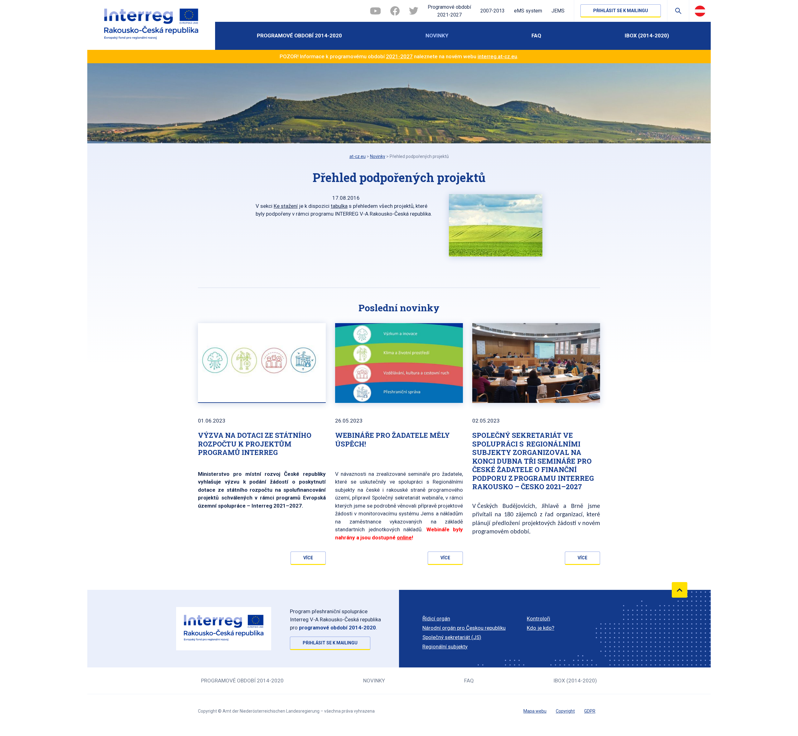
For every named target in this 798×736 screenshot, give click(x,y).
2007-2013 (492, 11)
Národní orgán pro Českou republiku (464, 628)
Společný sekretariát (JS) (451, 637)
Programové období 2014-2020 (299, 35)
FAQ (536, 35)
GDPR (589, 711)
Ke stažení (286, 206)
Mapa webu (534, 711)
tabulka (339, 206)
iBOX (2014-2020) (647, 35)
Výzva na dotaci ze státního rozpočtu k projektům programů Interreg (254, 444)
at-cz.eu (357, 156)
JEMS (558, 11)
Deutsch (700, 11)
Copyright (565, 711)
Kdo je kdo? (540, 628)
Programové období (449, 11)
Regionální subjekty (445, 646)
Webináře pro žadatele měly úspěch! (392, 439)
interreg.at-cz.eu (497, 56)
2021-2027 (399, 56)
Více (308, 557)
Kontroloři (538, 618)
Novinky (436, 35)
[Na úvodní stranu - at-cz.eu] (151, 25)
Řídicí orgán (436, 618)
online (404, 537)
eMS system (528, 11)
